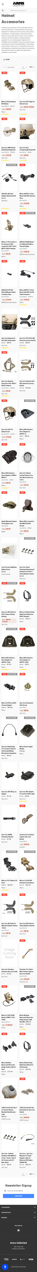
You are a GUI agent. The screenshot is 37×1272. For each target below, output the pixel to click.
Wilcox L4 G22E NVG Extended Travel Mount (27, 882)
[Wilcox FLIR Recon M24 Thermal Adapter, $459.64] (9, 686)
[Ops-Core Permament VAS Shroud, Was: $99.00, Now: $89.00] (27, 686)
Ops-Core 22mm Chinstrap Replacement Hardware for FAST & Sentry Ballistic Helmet (27, 570)
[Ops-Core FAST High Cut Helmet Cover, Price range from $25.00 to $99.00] (27, 85)
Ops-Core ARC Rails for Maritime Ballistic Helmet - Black (9, 926)
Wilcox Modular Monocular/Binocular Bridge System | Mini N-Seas (8, 1066)
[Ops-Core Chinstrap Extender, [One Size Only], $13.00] (9, 953)
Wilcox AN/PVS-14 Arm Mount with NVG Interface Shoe (27, 196)
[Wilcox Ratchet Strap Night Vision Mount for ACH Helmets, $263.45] (27, 1046)
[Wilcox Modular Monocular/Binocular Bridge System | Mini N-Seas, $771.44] (9, 1046)
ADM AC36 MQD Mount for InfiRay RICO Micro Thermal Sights (27, 244)
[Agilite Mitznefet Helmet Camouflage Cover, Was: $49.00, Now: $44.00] (9, 505)
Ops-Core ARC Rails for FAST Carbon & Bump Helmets (8, 614)
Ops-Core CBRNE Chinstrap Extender (7, 836)
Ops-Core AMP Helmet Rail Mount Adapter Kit (8, 149)
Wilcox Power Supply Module (26, 748)
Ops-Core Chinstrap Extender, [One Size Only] (9, 970)
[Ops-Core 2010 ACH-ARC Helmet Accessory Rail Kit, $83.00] (27, 322)
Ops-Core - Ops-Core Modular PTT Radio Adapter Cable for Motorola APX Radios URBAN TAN (26, 1158)
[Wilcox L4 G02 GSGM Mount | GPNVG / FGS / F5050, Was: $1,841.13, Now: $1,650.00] (9, 999)
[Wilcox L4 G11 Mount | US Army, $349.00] (9, 864)
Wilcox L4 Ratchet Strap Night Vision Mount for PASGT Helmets (27, 614)
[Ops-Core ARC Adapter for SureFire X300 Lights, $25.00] (27, 775)
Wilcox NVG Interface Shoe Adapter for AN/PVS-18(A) (26, 660)
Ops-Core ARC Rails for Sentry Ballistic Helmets (27, 925)
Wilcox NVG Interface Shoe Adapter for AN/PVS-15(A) (8, 660)
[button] (18, 59)
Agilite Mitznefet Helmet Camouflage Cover (9, 522)
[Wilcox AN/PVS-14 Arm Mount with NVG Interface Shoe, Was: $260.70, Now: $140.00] (27, 177)
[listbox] (13, 67)
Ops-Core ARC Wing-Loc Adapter (9, 793)
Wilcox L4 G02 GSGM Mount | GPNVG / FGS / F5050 (8, 1017)
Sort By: (5, 67)
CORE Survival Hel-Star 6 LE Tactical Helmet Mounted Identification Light (9, 1111)
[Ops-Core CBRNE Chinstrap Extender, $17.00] (9, 818)
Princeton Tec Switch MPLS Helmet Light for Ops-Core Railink (26, 971)
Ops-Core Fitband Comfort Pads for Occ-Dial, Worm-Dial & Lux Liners (26, 476)
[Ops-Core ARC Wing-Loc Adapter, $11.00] (9, 775)
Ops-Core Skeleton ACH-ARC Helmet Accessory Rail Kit (27, 383)
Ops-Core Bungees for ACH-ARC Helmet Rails (8, 339)
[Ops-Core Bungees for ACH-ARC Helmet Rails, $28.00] (9, 322)
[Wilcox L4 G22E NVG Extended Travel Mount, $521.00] (27, 864)
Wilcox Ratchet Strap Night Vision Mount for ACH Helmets (26, 1065)
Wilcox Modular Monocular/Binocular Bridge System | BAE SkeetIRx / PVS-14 (26, 1018)
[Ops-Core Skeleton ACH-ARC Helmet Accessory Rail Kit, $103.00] (27, 365)
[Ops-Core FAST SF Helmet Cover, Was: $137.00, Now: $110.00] (9, 413)
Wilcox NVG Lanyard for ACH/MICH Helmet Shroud (27, 523)
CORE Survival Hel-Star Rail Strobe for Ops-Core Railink (27, 1110)
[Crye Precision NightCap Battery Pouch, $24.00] (9, 551)
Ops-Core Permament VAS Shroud (26, 704)
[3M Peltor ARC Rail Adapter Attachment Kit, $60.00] (9, 177)
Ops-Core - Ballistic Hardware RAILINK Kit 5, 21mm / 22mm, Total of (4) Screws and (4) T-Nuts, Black (8, 1158)
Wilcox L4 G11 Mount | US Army (9, 882)
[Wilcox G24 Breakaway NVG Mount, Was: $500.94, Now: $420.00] (9, 85)
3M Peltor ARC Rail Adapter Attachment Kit (8, 195)
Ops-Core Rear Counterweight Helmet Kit (27, 149)
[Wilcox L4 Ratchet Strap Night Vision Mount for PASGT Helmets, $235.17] (27, 596)
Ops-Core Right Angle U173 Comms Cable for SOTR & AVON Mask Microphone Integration (8, 750)
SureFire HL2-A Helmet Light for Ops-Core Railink (27, 837)
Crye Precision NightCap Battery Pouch (9, 568)
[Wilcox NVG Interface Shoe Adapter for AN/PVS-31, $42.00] (27, 413)
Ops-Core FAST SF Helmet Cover (7, 431)
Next (31, 67)
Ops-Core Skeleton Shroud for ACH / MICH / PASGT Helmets (8, 383)
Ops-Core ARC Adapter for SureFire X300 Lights (27, 793)
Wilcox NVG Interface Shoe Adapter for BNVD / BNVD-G (9, 475)
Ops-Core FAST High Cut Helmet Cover (27, 103)
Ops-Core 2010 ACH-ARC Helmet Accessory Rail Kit (28, 339)
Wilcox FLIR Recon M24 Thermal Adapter (8, 704)
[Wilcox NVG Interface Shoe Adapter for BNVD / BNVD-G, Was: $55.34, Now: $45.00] (9, 457)
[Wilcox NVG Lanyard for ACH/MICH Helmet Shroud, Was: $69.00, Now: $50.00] (27, 505)
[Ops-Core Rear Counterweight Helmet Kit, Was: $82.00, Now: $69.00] (27, 131)
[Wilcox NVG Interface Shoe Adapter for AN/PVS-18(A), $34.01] (27, 641)
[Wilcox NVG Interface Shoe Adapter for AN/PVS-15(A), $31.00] (9, 641)
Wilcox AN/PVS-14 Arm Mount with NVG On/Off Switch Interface (27, 292)
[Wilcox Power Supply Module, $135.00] (27, 730)
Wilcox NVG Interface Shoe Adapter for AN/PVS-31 (26, 432)
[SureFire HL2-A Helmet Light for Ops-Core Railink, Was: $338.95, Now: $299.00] (27, 818)
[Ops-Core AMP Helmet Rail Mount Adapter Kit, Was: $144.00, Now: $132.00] (9, 131)
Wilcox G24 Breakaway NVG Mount (8, 103)
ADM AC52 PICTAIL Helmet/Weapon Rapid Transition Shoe (8, 292)
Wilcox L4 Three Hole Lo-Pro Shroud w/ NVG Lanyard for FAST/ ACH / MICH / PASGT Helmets (9, 245)
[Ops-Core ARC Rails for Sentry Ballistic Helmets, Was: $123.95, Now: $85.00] (27, 907)
